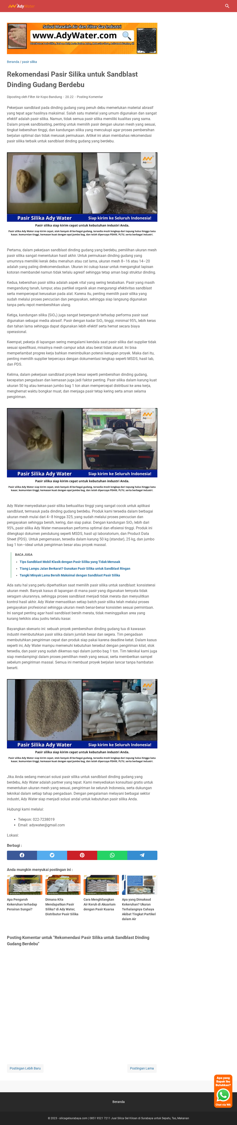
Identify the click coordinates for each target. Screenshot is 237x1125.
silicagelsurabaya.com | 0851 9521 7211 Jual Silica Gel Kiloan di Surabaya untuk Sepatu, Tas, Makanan (124, 1118)
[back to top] (227, 1114)
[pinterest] (82, 855)
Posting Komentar (90, 97)
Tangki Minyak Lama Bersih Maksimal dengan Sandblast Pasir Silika (70, 575)
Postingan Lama (142, 1068)
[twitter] (52, 855)
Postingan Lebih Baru (25, 1068)
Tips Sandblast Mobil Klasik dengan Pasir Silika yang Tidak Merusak (70, 562)
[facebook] (22, 855)
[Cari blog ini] (227, 6)
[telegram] (142, 855)
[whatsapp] (112, 855)
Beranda (118, 1102)
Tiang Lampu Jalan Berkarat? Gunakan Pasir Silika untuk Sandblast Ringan (75, 568)
